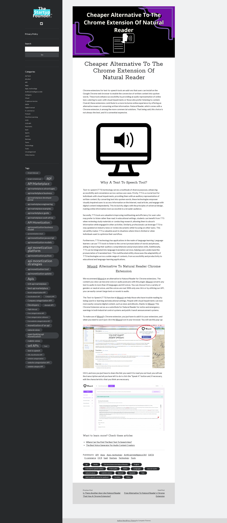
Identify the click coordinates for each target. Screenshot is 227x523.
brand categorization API (36, 293)
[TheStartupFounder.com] (42, 17)
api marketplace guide (38, 213)
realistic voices (34, 341)
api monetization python (39, 255)
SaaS (26, 130)
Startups (28, 139)
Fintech (27, 114)
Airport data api (33, 173)
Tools (27, 149)
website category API (35, 367)
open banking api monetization (36, 335)
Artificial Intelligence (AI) (33, 92)
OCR (26, 120)
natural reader (152, 469)
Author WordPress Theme (126, 521)
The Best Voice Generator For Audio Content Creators (110, 445)
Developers (33, 305)
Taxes (27, 142)
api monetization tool (38, 269)
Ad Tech (28, 76)
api (49, 178)
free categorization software (38, 317)
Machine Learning (31, 117)
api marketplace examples (39, 208)
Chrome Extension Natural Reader (116, 464)
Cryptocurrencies (31, 101)
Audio (96, 464)
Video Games (30, 155)
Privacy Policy (31, 34)
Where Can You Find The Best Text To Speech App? (109, 442)
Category (28, 95)
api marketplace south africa (40, 217)
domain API (49, 305)
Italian (125, 469)
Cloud (27, 98)
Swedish (132, 473)
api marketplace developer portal (40, 198)
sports (27, 136)
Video (128, 477)
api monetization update (39, 273)
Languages (137, 469)
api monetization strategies (40, 262)
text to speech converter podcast (97, 477)
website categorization (35, 358)
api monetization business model (40, 228)
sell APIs (33, 345)
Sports (27, 133)
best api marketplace (38, 288)
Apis (31, 279)
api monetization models (40, 242)
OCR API (28, 123)
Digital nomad (30, 108)
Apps (27, 85)
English (136, 464)
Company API (49, 296)
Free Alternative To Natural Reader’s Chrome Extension (144, 494)
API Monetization (39, 222)
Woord (92, 266)
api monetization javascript (41, 238)
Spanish (120, 473)
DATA (27, 104)
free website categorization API (39, 321)
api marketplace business (40, 193)
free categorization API (36, 313)
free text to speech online (94, 469)
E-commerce (29, 111)
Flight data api (32, 309)
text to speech (34, 350)
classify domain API (34, 296)
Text (45, 346)
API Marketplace (38, 183)
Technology (29, 145)
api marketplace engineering (40, 204)
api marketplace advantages (41, 188)
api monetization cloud (35, 234)
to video (117, 477)
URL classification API (35, 355)
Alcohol (27, 79)
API (26, 82)
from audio (113, 469)
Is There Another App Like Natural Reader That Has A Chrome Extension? (102, 494)
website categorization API (39, 362)
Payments (28, 126)
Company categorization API (40, 300)
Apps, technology (31, 89)
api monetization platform (40, 249)
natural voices (34, 330)
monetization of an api (39, 325)
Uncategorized (30, 152)
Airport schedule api (34, 179)
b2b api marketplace (37, 284)
